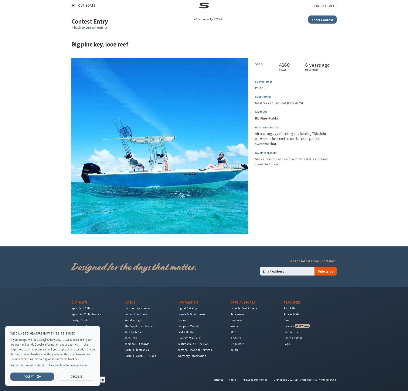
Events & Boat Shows (191, 314)
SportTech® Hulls (82, 308)
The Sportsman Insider (139, 326)
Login (286, 344)
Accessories (238, 314)
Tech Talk (131, 338)
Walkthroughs (134, 320)
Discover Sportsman (138, 308)
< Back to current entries (89, 27)
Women (235, 326)
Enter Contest (322, 19)
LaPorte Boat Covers (244, 308)
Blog (286, 320)
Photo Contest (292, 338)
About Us (289, 308)
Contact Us (290, 332)
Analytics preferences (255, 379)
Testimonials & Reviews (192, 344)
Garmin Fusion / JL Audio (140, 356)
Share (259, 63)
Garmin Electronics (137, 350)
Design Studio (80, 320)
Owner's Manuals (188, 338)
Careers (288, 326)
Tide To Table (133, 332)
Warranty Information (191, 356)
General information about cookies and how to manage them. (49, 365)
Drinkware (237, 344)
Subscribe (325, 271)
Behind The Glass (136, 314)
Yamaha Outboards (137, 344)
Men (233, 332)
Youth (234, 350)
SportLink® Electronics (86, 314)
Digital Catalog (187, 308)
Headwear (237, 320)
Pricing (181, 320)
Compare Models (188, 326)
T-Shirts (236, 338)
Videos (232, 379)
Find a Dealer (186, 332)
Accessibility (291, 314)
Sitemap (218, 379)
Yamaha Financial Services (194, 350)
